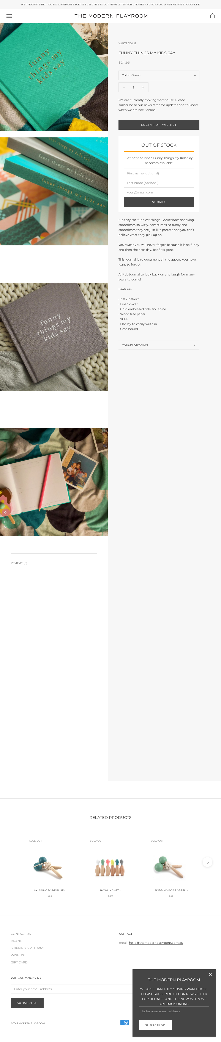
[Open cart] (212, 16)
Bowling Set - (110, 890)
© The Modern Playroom (28, 1023)
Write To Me (127, 43)
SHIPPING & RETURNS (27, 948)
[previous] (13, 862)
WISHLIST (18, 955)
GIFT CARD (19, 962)
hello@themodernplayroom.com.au (156, 943)
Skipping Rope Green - (171, 890)
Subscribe (155, 1025)
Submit (159, 202)
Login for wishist (159, 124)
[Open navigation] (9, 16)
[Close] (210, 974)
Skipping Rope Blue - (49, 890)
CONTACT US (21, 934)
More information (135, 344)
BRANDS (17, 941)
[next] (207, 862)
